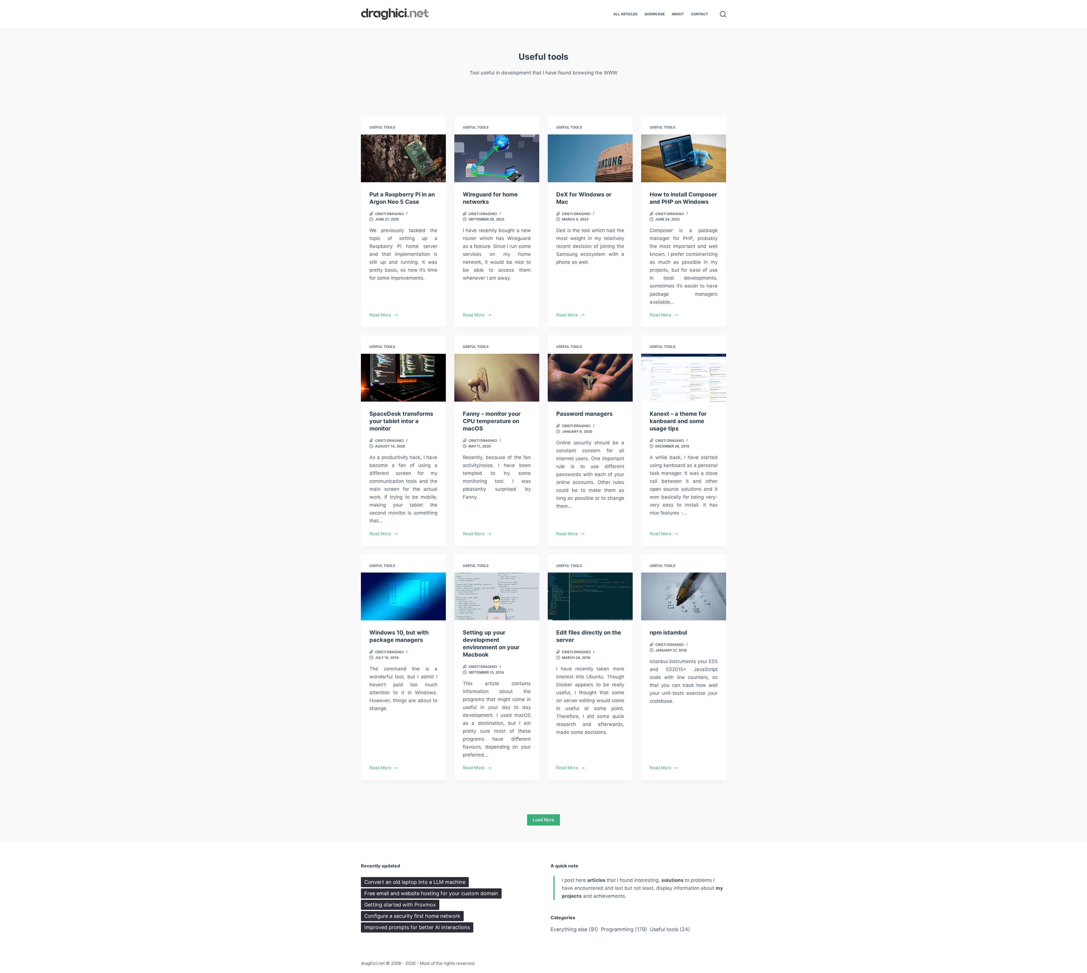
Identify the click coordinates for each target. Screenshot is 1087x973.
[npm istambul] (683, 596)
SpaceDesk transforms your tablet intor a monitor (401, 421)
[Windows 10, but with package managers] (403, 596)
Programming (624, 929)
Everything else (574, 929)
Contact (699, 14)
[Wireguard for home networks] (496, 158)
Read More (380, 315)
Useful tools (382, 127)
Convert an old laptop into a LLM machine (414, 882)
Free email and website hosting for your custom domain (431, 893)
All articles (625, 14)
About (678, 14)
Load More (543, 819)
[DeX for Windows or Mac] (590, 158)
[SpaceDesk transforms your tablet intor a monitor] (403, 378)
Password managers (584, 413)
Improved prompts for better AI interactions (417, 927)
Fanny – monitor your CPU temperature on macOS (492, 421)
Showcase (655, 14)
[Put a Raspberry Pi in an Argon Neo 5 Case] (403, 158)
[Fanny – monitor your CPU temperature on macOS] (496, 378)
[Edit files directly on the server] (590, 596)
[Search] (723, 14)
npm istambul (668, 632)
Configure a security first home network (412, 916)
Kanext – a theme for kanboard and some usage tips (678, 421)
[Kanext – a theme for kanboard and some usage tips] (683, 378)
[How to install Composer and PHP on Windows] (683, 158)
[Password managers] (590, 378)
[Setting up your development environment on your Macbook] (496, 596)
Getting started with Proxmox (400, 905)
